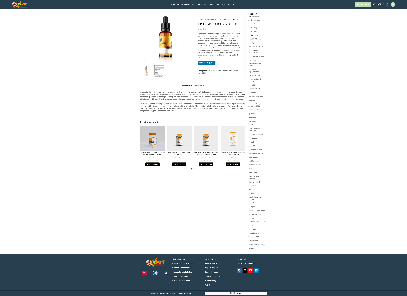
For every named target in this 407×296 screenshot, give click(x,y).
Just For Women (254, 165)
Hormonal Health (255, 150)
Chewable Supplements (253, 71)
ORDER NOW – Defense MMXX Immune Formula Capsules (206, 154)
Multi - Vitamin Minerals (254, 177)
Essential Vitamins (255, 110)
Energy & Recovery (255, 96)
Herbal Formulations (256, 146)
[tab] (186, 84)
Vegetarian (252, 229)
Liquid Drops (212, 71)
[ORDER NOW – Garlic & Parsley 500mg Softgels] (233, 138)
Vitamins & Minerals (256, 237)
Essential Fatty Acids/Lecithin (254, 105)
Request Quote (363, 4)
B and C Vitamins (255, 39)
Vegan (251, 226)
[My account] (393, 4)
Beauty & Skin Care (255, 46)
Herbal (251, 142)
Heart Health (253, 138)
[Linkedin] (256, 270)
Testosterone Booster (257, 222)
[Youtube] (250, 270)
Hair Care (252, 125)
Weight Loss (253, 241)
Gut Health (252, 121)
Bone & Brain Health (256, 56)
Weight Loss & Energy (256, 244)
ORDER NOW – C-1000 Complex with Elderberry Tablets (152, 154)
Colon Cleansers (254, 75)
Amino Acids (253, 24)
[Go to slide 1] (191, 168)
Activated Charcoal (256, 20)
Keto (250, 168)
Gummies (252, 117)
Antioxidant (209, 19)
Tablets (251, 218)
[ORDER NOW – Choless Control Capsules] (179, 138)
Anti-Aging (252, 28)
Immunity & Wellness (256, 153)
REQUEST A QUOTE (206, 63)
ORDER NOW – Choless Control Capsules (179, 154)
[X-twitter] (245, 270)
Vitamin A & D (253, 233)
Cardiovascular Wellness (254, 65)
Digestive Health (254, 89)
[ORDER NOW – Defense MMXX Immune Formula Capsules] (206, 138)
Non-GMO (202, 73)
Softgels (251, 207)
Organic (251, 189)
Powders (251, 193)
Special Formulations (256, 210)
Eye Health (252, 113)
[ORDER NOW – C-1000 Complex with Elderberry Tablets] (152, 138)
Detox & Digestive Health (255, 80)
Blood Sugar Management (253, 51)
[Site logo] (20, 4)
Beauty (251, 43)
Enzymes (251, 100)
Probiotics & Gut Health (254, 198)
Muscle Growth (254, 182)
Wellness (251, 248)
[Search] (374, 4)
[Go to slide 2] (193, 168)
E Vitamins (252, 93)
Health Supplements (256, 135)
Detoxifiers (252, 85)
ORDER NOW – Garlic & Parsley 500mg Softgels (233, 154)
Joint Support (233, 71)
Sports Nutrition (254, 214)
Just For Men (253, 161)
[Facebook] (239, 270)
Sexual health (253, 203)
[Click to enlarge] (144, 59)
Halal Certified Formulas (254, 130)
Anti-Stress (253, 31)
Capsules (252, 60)
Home (200, 19)
